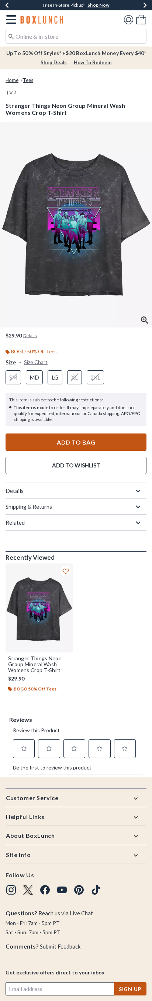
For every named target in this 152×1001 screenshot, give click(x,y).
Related (15, 522)
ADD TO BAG (76, 442)
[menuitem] (141, 19)
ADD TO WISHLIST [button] (76, 465)
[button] (10, 19)
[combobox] (76, 36)
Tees (28, 80)
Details (15, 490)
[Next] (145, 5)
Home (12, 80)
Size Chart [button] (36, 362)
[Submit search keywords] (11, 35)
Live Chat (81, 913)
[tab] (76, 225)
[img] (11, 889)
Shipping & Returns (29, 506)
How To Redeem (92, 62)
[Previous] (7, 5)
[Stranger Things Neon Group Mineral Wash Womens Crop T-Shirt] (39, 607)
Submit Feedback (60, 946)
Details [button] (30, 335)
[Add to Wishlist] (66, 571)
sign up (130, 989)
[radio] (13, 377)
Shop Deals (54, 62)
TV (9, 92)
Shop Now (98, 5)
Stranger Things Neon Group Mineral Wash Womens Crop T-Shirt (35, 664)
